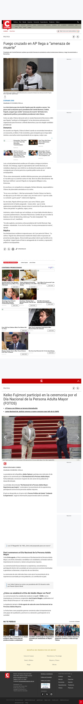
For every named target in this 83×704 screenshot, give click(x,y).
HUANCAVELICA (41, 25)
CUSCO (34, 25)
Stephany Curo (8, 100)
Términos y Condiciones (47, 673)
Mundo (24, 22)
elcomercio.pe (19, 700)
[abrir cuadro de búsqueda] (78, 22)
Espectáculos (44, 22)
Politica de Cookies (45, 680)
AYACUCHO (23, 25)
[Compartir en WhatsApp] (13, 249)
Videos (57, 22)
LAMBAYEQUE (71, 25)
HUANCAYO (48, 25)
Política (16, 22)
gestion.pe (40, 700)
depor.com (47, 700)
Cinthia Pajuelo (24, 262)
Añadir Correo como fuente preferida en (68, 31)
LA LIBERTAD (63, 25)
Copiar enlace (22, 248)
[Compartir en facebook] (73, 36)
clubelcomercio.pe (30, 700)
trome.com (55, 700)
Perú (20, 22)
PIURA (16, 27)
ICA (59, 25)
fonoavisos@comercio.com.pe (26, 681)
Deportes (29, 22)
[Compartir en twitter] (77, 36)
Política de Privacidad (46, 677)
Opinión (70, 682)
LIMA (76, 25)
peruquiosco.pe (19, 702)
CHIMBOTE (29, 25)
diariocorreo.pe (64, 700)
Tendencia (51, 22)
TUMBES (29, 27)
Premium (70, 688)
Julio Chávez (32, 262)
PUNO (20, 27)
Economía (36, 22)
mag (26, 702)
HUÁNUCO (54, 25)
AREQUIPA (17, 25)
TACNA (24, 27)
